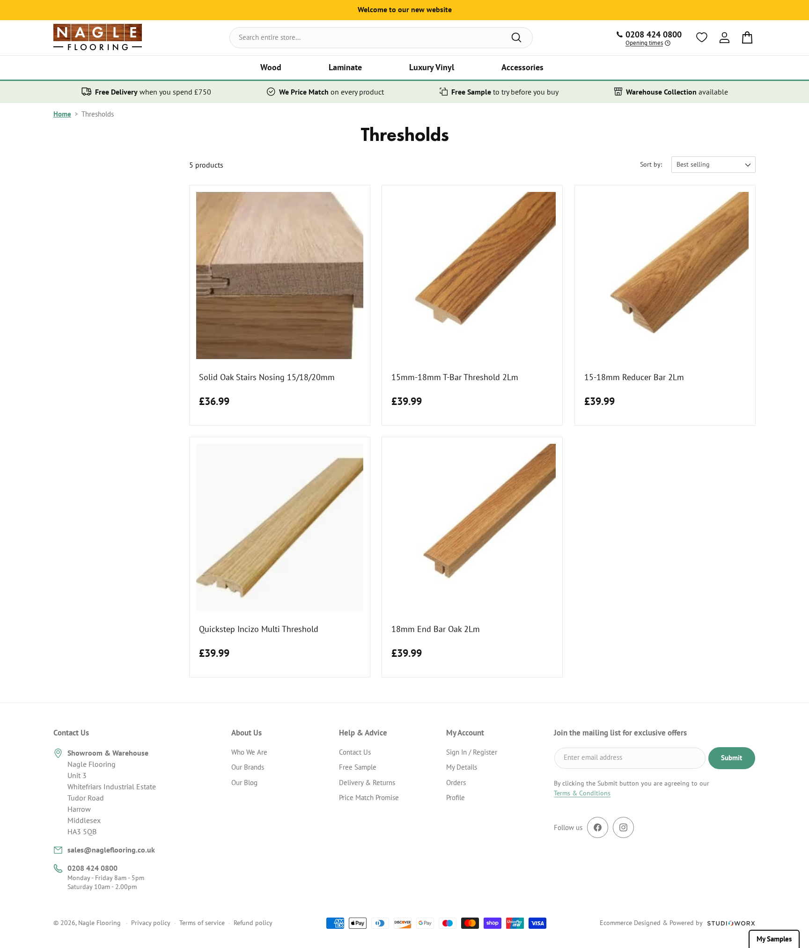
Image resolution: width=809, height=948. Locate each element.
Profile (455, 797)
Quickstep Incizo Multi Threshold (258, 629)
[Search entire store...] (516, 37)
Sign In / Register (471, 752)
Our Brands (247, 767)
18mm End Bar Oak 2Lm (435, 629)
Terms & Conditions (582, 793)
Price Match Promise (369, 797)
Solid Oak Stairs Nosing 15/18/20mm (267, 377)
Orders (456, 782)
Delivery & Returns (367, 782)
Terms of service (202, 923)
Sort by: (651, 164)
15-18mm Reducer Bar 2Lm (634, 377)
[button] (271, 68)
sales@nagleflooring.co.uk (111, 849)
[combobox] (381, 37)
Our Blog (244, 782)
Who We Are (249, 752)
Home (62, 114)
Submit (731, 757)
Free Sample (357, 767)
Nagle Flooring (99, 923)
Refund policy (253, 923)
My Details (461, 767)
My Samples (774, 938)
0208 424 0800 (92, 868)
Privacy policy (150, 923)
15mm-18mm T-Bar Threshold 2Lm (454, 377)
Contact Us (355, 752)
